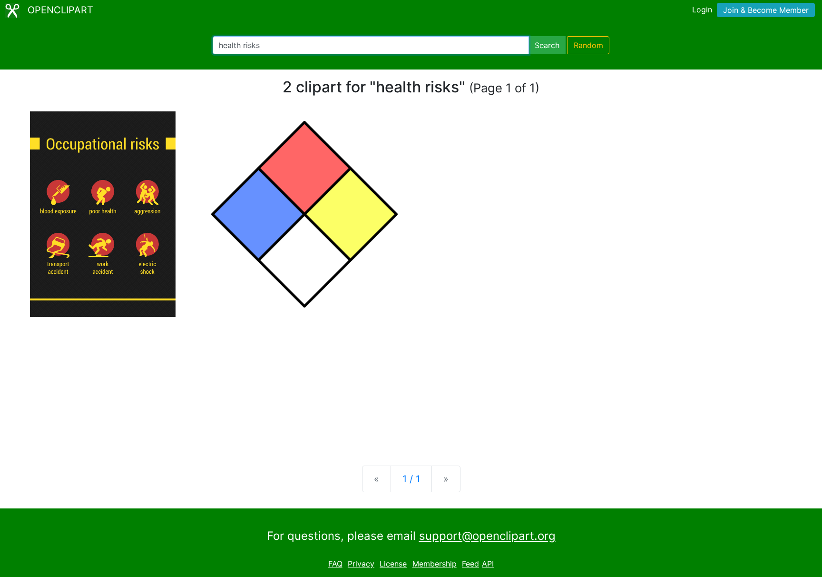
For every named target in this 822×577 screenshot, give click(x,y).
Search (547, 45)
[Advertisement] (411, 383)
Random (588, 45)
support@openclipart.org (487, 536)
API (488, 563)
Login (702, 9)
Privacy (361, 563)
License (393, 563)
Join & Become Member (766, 10)
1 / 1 (411, 479)
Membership (434, 563)
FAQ (335, 563)
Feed (470, 563)
